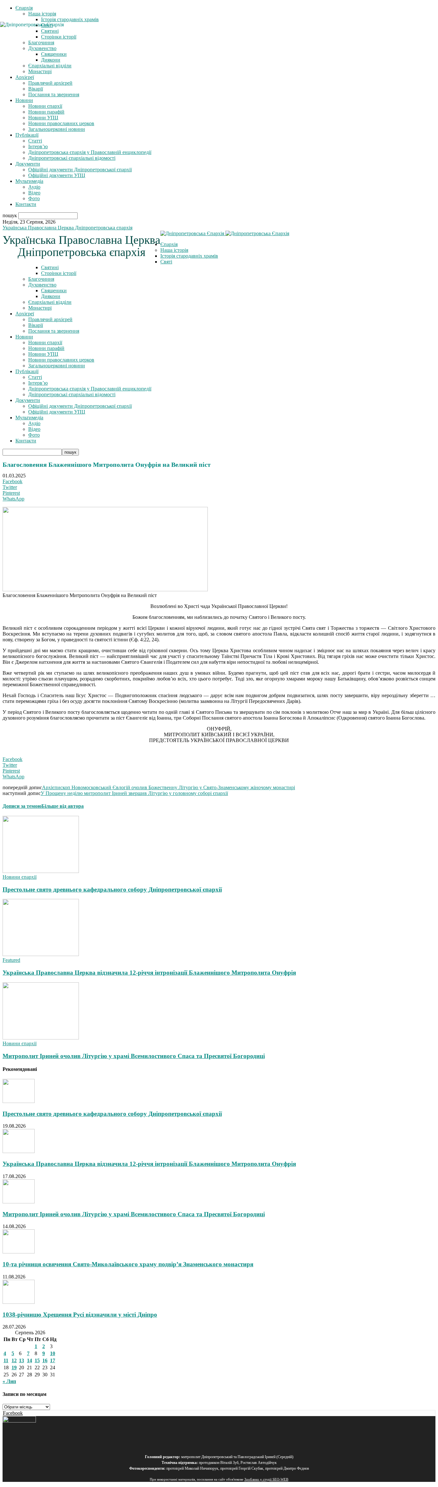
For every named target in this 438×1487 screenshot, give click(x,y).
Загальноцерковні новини (56, 129)
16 (44, 1360)
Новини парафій (46, 112)
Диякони (50, 60)
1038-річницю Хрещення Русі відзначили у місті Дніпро (80, 1314)
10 (52, 1353)
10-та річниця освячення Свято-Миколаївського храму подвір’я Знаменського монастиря (128, 1264)
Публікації (26, 135)
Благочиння (41, 279)
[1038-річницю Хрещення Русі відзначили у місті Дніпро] (19, 1302)
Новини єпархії (45, 106)
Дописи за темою (22, 806)
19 (14, 1367)
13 (21, 1360)
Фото (34, 198)
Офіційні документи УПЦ (56, 175)
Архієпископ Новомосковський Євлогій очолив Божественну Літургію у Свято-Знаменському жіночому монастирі (168, 787)
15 (37, 1360)
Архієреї (24, 77)
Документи (27, 164)
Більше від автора (62, 806)
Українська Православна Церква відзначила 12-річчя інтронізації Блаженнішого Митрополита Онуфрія (149, 972)
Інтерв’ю (38, 146)
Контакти (25, 204)
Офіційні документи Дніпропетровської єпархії (80, 169)
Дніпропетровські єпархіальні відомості (71, 158)
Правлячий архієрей (50, 83)
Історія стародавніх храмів (70, 19)
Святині (50, 267)
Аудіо (34, 187)
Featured (11, 960)
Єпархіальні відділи (50, 65)
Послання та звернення (53, 94)
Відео (34, 192)
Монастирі (40, 71)
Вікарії (35, 88)
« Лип (9, 1381)
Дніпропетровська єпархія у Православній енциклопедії (89, 152)
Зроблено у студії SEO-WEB (266, 1479)
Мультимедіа (29, 181)
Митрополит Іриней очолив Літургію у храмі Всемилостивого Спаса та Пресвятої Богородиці (134, 1056)
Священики (54, 54)
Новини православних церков (61, 123)
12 (14, 1360)
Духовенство (42, 284)
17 (52, 1360)
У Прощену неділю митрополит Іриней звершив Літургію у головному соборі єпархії (134, 793)
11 (6, 1360)
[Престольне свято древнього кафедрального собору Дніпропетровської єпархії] (41, 871)
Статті (35, 140)
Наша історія (42, 13)
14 (29, 1360)
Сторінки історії (58, 273)
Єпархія (24, 8)
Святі (166, 261)
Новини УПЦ (43, 117)
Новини (24, 100)
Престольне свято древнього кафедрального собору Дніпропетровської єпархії (112, 889)
